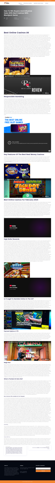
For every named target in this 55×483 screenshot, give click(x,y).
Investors (46, 3)
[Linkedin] (11, 0)
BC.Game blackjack (9, 161)
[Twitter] (10, 0)
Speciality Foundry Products (38, 3)
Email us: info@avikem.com (47, 0)
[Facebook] (9, 0)
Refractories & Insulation (28, 3)
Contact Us (22, 4)
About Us (20, 3)
